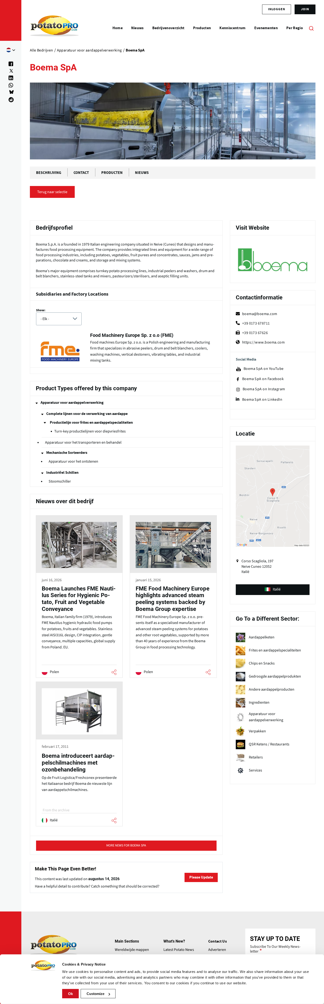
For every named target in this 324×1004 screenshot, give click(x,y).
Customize (95, 994)
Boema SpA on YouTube (264, 368)
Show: (40, 310)
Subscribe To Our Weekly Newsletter (275, 948)
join (305, 9)
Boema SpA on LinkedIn (262, 399)
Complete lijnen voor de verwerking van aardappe (87, 414)
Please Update (201, 877)
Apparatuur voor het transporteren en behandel (83, 442)
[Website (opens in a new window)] (273, 260)
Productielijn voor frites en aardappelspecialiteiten (91, 422)
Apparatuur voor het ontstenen (73, 461)
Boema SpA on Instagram (264, 389)
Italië (277, 589)
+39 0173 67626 (255, 332)
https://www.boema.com (263, 342)
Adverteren (217, 949)
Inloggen (276, 9)
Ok (70, 994)
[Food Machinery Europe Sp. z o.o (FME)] (126, 348)
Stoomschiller (60, 481)
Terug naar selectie (52, 192)
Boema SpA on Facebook (263, 378)
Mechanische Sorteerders (66, 453)
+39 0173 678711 (256, 323)
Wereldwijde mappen (132, 949)
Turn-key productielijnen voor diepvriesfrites (90, 431)
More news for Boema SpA (126, 845)
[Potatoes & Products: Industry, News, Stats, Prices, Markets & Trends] (54, 28)
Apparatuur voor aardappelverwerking (72, 402)
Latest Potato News (178, 949)
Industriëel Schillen (62, 472)
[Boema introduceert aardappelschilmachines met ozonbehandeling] (79, 755)
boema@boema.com (259, 313)
